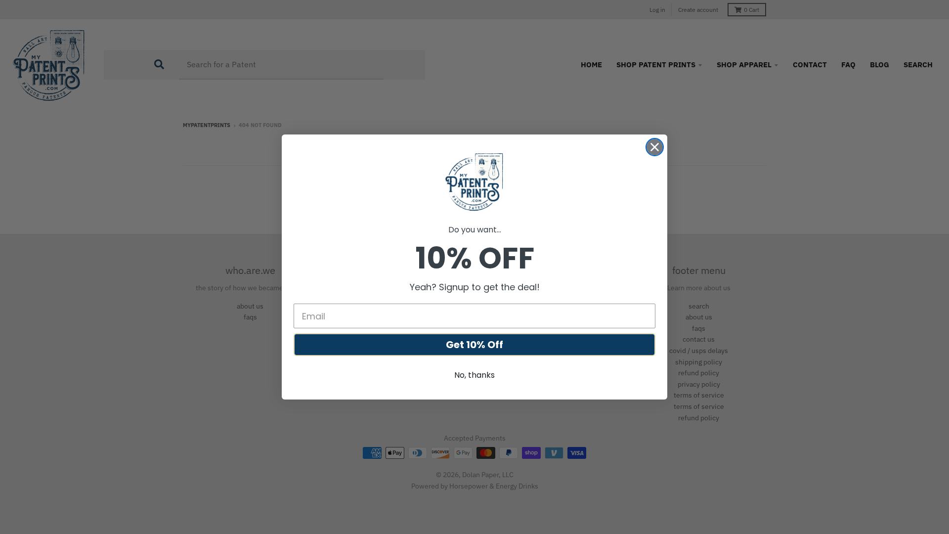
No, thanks (474, 375)
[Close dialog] (654, 147)
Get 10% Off (474, 345)
